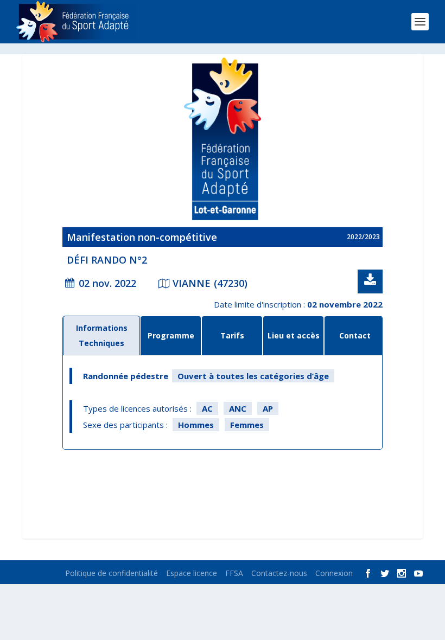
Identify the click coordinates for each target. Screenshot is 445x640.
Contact (355, 335)
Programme (171, 335)
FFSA (234, 573)
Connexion (334, 573)
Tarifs (232, 335)
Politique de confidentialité (111, 573)
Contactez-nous (279, 573)
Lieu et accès (294, 335)
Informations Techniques (102, 335)
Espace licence (191, 573)
